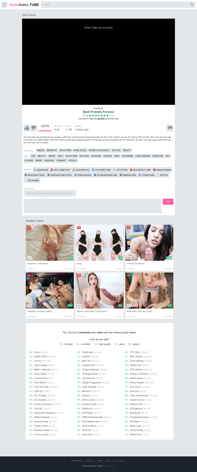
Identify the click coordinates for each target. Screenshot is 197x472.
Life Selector (89, 378)
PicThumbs (33, 180)
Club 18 (39, 391)
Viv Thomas (42, 395)
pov (33, 156)
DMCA (108, 461)
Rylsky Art (88, 408)
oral (117, 156)
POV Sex (116, 150)
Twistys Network (91, 369)
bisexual (49, 160)
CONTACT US (89, 461)
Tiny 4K (39, 408)
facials (72, 160)
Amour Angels (138, 382)
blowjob (96, 156)
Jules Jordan (41, 365)
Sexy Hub (88, 434)
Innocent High (42, 421)
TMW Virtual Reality (94, 417)
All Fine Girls (90, 399)
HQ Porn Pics (82, 170)
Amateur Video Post (61, 175)
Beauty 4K (136, 412)
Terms (100, 461)
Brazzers (135, 391)
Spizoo (87, 395)
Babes (24, 4)
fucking (29, 160)
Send (168, 202)
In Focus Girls (42, 434)
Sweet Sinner (138, 399)
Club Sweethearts (140, 395)
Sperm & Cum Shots (99, 150)
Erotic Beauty (138, 360)
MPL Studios (138, 356)
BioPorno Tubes (36, 175)
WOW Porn (136, 434)
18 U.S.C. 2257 (119, 461)
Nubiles (87, 356)
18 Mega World (91, 373)
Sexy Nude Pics (62, 170)
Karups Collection (140, 373)
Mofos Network (42, 417)
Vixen (38, 352)
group (51, 156)
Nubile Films (42, 356)
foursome (127, 156)
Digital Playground (92, 382)
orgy (60, 156)
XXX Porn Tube (103, 170)
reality (42, 156)
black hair (71, 156)
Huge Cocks (80, 150)
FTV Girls (136, 352)
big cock (84, 156)
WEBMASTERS (76, 461)
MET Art (87, 360)
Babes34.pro (129, 175)
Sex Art (39, 360)
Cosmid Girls (41, 378)
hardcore (158, 156)
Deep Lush (137, 425)
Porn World (41, 382)
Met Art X (88, 391)
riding (39, 160)
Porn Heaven (84, 175)
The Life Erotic (43, 386)
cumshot (61, 160)
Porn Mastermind (92, 421)
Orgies (40, 150)
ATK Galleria (138, 369)
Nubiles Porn (90, 365)
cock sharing (143, 156)
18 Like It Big (137, 430)
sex (168, 156)
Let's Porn (121, 170)
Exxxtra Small (90, 404)
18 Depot (136, 421)
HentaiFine (42, 170)
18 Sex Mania (90, 425)
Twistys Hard (41, 425)
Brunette (52, 150)
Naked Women (163, 170)
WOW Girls (136, 365)
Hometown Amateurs (45, 412)
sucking (107, 156)
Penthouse (89, 352)
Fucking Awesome (140, 417)
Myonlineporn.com (107, 175)
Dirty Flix (87, 430)
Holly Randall (90, 386)
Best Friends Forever (98, 112)
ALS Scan (136, 386)
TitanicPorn (148, 175)
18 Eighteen (137, 408)
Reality (127, 150)
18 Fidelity (88, 412)
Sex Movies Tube (142, 170)
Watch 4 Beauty (43, 369)
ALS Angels (41, 399)
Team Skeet (41, 373)
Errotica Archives (44, 404)
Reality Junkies (43, 430)
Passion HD (137, 404)
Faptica (164, 175)
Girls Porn (65, 150)
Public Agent (137, 378)
